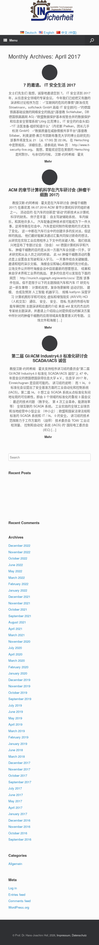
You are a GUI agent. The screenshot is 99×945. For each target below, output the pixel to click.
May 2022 (15, 571)
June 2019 (15, 711)
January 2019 (17, 743)
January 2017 (17, 813)
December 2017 (19, 762)
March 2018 (16, 756)
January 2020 (17, 673)
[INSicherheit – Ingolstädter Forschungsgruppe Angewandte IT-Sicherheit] (49, 11)
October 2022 (17, 558)
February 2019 (18, 737)
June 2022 (15, 564)
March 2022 (16, 577)
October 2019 (17, 692)
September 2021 (19, 616)
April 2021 (15, 628)
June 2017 (15, 794)
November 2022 (19, 552)
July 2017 (15, 788)
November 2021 (19, 603)
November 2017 (19, 769)
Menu (13, 40)
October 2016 (17, 833)
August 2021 (17, 622)
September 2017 (19, 782)
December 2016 (19, 820)
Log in (12, 888)
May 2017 (15, 801)
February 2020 (18, 667)
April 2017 (15, 807)
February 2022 (18, 583)
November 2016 (19, 826)
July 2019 (15, 705)
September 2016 (19, 839)
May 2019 (15, 718)
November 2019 (19, 686)
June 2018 (15, 750)
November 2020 (19, 641)
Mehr (48, 161)
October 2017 (17, 775)
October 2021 (17, 609)
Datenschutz (79, 935)
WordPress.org (18, 907)
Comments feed (19, 900)
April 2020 (15, 654)
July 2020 (15, 647)
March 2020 (16, 660)
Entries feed (16, 894)
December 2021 (19, 596)
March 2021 (16, 635)
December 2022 (19, 545)
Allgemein (15, 863)
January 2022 (17, 590)
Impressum (63, 935)
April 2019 (15, 724)
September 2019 (19, 698)
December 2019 (19, 679)
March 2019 (16, 731)
